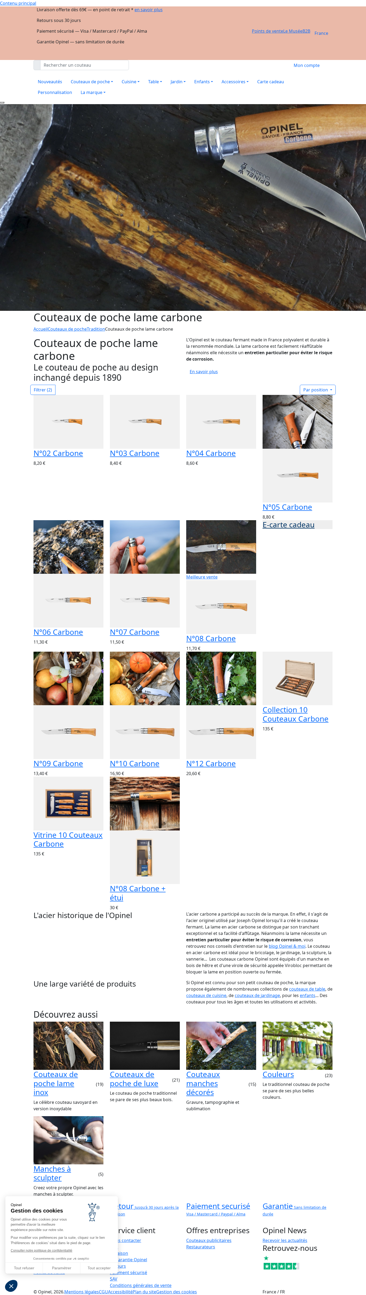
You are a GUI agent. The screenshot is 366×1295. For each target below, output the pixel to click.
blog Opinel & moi (287, 946)
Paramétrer (61, 1268)
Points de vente (267, 31)
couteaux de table (307, 989)
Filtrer (43, 390)
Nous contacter (125, 1240)
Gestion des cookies (176, 1292)
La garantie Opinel (128, 1260)
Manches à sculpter (52, 1173)
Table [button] (153, 82)
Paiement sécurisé (128, 1272)
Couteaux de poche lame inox (55, 1083)
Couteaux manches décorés (203, 1083)
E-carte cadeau (289, 524)
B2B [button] (306, 31)
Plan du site (144, 1292)
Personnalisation (55, 92)
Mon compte (307, 65)
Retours (118, 1266)
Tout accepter (99, 1268)
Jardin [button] (176, 82)
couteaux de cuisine (206, 995)
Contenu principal (18, 3)
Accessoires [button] (233, 82)
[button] (11, 1285)
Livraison (119, 1253)
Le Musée (292, 31)
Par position (316, 390)
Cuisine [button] (129, 82)
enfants (307, 995)
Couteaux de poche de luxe (134, 1078)
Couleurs (278, 1074)
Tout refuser (24, 1268)
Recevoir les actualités (285, 1240)
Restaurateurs (200, 1247)
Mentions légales (81, 1292)
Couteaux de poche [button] (90, 82)
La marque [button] (91, 92)
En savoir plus (204, 372)
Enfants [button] (202, 82)
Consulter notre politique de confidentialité (41, 1250)
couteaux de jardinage (257, 995)
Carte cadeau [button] (270, 82)
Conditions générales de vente (140, 1285)
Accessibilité (120, 1292)
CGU (103, 1292)
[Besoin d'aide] (2, 102)
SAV (113, 1279)
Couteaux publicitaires (208, 1240)
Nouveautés (50, 82)
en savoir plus (149, 10)
